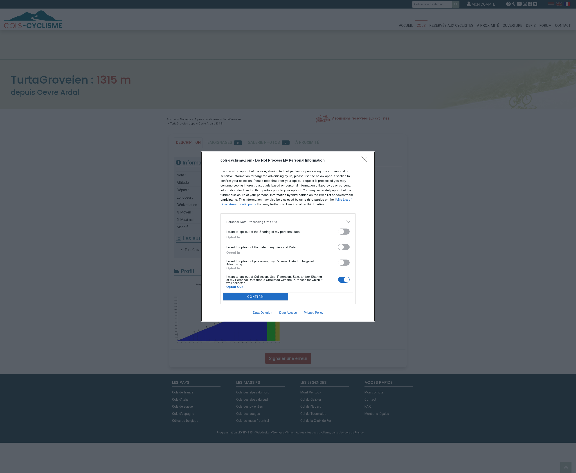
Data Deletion (262, 312)
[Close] (366, 160)
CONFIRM (255, 296)
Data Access (288, 312)
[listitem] (288, 221)
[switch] (344, 232)
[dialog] (288, 236)
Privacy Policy (313, 312)
